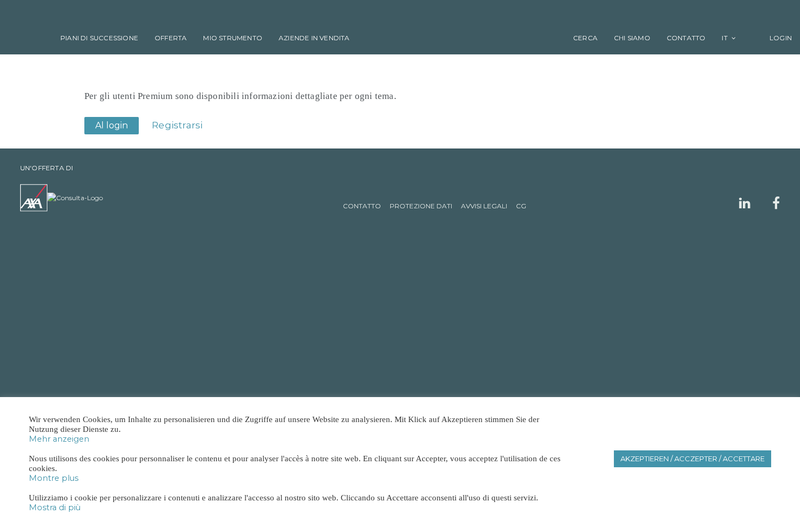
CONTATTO (686, 38)
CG (521, 206)
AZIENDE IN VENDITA (314, 38)
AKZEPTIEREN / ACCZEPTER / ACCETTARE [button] (692, 458)
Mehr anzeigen (59, 439)
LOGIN (773, 38)
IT (724, 38)
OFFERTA (171, 38)
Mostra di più (55, 507)
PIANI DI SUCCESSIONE (99, 38)
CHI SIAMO (632, 38)
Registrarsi (177, 125)
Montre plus (53, 478)
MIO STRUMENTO (232, 38)
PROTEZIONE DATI (421, 206)
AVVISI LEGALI (484, 206)
